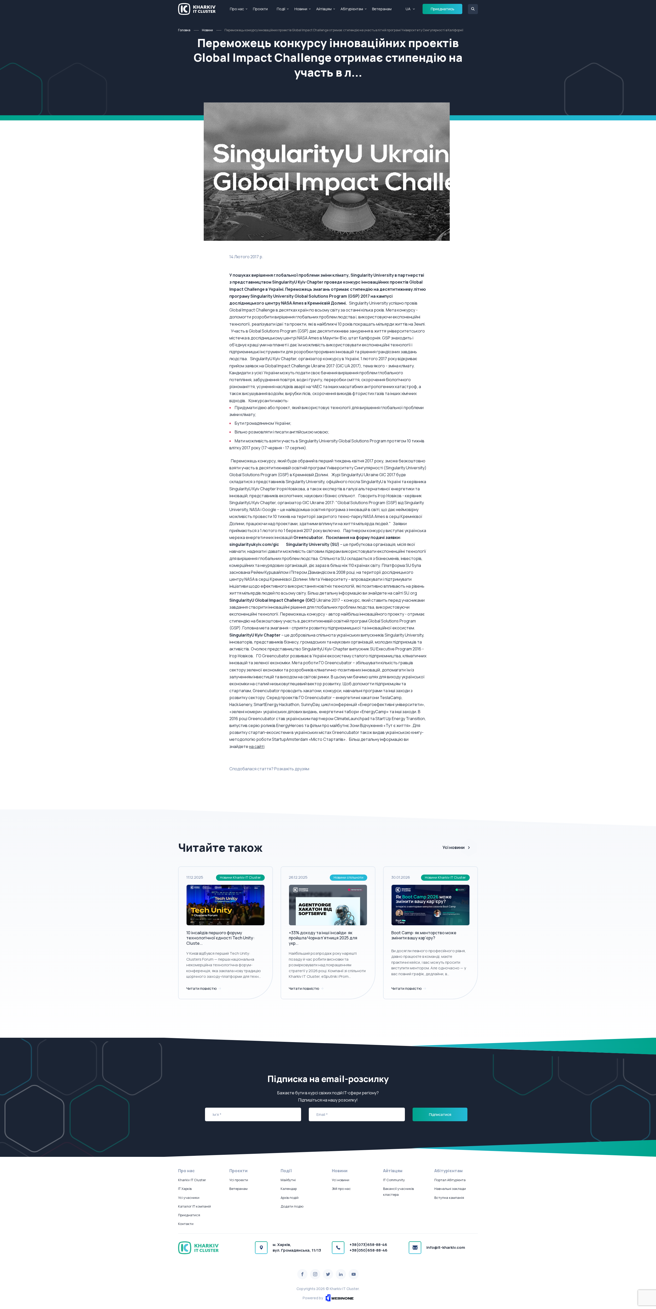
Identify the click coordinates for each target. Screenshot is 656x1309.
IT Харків (185, 1188)
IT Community (394, 1180)
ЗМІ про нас (341, 1188)
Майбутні (288, 1180)
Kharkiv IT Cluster (192, 1180)
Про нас (237, 8)
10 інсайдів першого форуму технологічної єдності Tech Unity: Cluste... (220, 938)
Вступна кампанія (449, 1197)
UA (408, 8)
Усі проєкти (238, 1180)
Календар (289, 1188)
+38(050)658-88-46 (368, 1250)
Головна (184, 30)
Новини (300, 8)
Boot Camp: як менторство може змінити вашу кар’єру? (423, 935)
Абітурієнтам (352, 8)
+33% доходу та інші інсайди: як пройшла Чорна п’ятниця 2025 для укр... (323, 938)
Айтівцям (324, 8)
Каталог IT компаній (194, 1206)
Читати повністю (202, 988)
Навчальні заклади (450, 1188)
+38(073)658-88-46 (368, 1244)
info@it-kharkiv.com (445, 1247)
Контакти (185, 1223)
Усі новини (454, 847)
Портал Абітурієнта (450, 1180)
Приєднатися (189, 1215)
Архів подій (290, 1197)
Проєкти (260, 8)
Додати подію (292, 1206)
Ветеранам (382, 8)
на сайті (256, 746)
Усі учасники (188, 1197)
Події (281, 8)
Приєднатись (442, 8)
